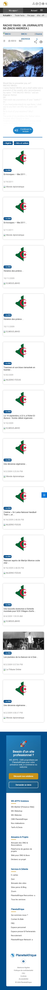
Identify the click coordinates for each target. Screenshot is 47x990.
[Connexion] (33, 4)
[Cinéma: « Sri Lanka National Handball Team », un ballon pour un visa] (23, 496)
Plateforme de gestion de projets (21, 850)
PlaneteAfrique (26, 955)
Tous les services (18, 899)
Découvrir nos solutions (23, 776)
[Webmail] (37, 4)
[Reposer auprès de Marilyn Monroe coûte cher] (23, 544)
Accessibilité (23, 979)
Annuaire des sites (18, 883)
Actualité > (7, 15)
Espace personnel (18, 927)
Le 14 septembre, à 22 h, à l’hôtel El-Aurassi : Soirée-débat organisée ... (19, 417)
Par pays (30, 15)
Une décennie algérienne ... (15, 464)
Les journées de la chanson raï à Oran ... (21, 657)
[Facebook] (23, 961)
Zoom (13, 891)
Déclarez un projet (18, 859)
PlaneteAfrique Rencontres (22, 895)
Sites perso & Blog (18, 887)
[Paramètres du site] (43, 4)
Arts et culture (22, 143)
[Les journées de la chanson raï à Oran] (23, 641)
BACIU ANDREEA (25, 35)
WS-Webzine (16, 815)
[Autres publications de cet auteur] (11, 34)
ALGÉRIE (8, 170)
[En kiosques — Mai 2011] (23, 158)
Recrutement (16, 935)
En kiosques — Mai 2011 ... (15, 174)
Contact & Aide (17, 919)
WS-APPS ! (13, 10)
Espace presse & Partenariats (23, 931)
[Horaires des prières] (23, 255)
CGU (23, 973)
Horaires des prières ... (13, 271)
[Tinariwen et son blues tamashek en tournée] (23, 351)
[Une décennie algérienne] (23, 448)
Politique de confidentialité (23, 970)
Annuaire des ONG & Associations (19, 844)
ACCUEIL (34, 10)
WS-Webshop (16, 811)
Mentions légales (23, 967)
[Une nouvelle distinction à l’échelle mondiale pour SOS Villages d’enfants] (23, 593)
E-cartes (14, 875)
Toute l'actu (19, 15)
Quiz (13, 879)
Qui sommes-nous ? (19, 915)
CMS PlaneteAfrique (19, 819)
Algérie (8, 143)
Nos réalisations (17, 823)
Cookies (23, 976)
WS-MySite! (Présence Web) (22, 807)
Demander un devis (23, 785)
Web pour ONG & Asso (20, 855)
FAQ (12, 923)
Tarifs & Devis (16, 827)
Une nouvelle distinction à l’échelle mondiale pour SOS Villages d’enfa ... (20, 610)
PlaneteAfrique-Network (21, 940)
